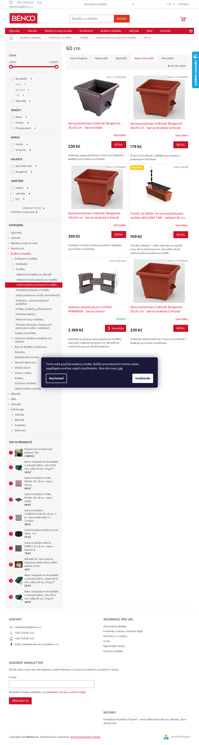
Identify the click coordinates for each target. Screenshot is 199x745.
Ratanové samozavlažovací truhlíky (37, 280)
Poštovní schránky (25, 383)
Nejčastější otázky (114, 646)
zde (120, 368)
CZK (169, 4)
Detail (118, 144)
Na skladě (24, 79)
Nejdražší (121, 58)
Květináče (21, 264)
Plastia (22, 123)
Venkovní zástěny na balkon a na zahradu (33, 340)
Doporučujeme (78, 58)
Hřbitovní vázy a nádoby (30, 320)
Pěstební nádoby (26, 314)
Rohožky (20, 352)
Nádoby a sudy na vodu (24, 243)
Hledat (122, 18)
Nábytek (16, 394)
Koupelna (20, 425)
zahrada (23, 194)
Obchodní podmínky (95, 4)
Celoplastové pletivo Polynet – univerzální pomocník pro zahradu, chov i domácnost (145, 721)
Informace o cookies (115, 636)
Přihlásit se (20, 700)
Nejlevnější (101, 58)
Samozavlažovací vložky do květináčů (38, 295)
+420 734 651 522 (24, 633)
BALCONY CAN (26, 166)
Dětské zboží (22, 368)
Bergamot (24, 172)
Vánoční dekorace (25, 363)
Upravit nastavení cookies (85, 737)
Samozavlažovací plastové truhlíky (37, 285)
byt (20, 199)
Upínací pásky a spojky (28, 389)
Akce (21, 84)
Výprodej (23, 101)
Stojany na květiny (25, 333)
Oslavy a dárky (23, 373)
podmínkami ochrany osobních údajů (65, 692)
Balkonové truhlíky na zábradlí (34, 275)
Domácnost (17, 248)
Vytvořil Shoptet (180, 737)
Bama (21, 117)
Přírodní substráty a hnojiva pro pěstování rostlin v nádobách (34, 326)
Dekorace (20, 430)
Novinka (22, 90)
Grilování (16, 404)
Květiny (19, 378)
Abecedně (167, 58)
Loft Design (17, 409)
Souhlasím (142, 378)
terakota (23, 150)
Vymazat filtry (32, 208)
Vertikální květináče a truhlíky (33, 290)
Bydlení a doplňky (21, 254)
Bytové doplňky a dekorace (31, 347)
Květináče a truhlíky (26, 259)
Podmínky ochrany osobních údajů (123, 631)
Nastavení (56, 378)
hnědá (22, 144)
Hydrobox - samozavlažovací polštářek (32, 302)
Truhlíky (20, 269)
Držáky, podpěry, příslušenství (33, 309)
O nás (106, 641)
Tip (20, 95)
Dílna (13, 399)
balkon (22, 188)
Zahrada (15, 238)
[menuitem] (14, 31)
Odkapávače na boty (27, 357)
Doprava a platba (113, 651)
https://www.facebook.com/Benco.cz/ (37, 644)
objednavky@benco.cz (28, 627)
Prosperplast (26, 128)
